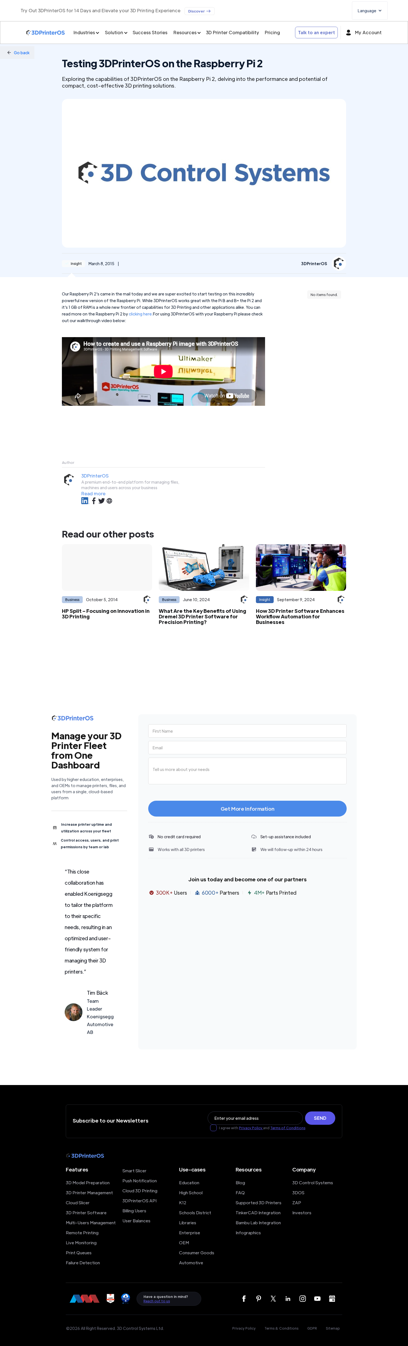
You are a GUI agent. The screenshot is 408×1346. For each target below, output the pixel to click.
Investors (301, 1212)
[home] (45, 32)
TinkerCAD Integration (258, 1212)
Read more (93, 493)
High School (191, 1192)
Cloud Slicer (78, 1202)
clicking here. (141, 313)
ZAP (296, 1202)
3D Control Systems (312, 1182)
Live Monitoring (81, 1242)
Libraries (187, 1222)
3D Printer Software (86, 1212)
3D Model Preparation (88, 1182)
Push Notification (139, 1180)
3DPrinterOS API (139, 1200)
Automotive (191, 1262)
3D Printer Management (89, 1192)
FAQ (240, 1192)
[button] (370, 10)
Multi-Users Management (91, 1222)
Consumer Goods (196, 1252)
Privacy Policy (251, 1128)
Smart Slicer (134, 1170)
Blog (240, 1182)
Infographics (248, 1232)
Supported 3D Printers (258, 1202)
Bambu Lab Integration (258, 1222)
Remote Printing (82, 1232)
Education (189, 1182)
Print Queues (79, 1252)
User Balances (136, 1220)
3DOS (298, 1192)
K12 (182, 1202)
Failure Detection (83, 1262)
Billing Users (134, 1210)
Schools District (195, 1212)
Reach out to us (156, 1301)
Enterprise (189, 1232)
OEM (184, 1242)
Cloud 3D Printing (139, 1190)
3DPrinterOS (95, 476)
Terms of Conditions (287, 1128)
